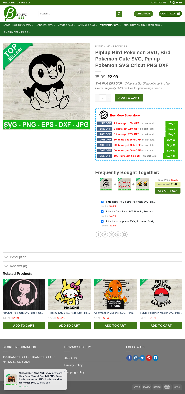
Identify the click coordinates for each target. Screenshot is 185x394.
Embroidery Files (16, 32)
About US (70, 358)
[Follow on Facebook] (170, 2)
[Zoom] (7, 125)
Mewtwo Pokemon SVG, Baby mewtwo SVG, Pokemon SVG (24, 312)
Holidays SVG (21, 25)
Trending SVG (109, 25)
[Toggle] (6, 257)
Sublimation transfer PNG (142, 25)
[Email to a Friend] (112, 234)
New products (116, 46)
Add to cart (128, 97)
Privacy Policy (73, 365)
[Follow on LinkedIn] (155, 358)
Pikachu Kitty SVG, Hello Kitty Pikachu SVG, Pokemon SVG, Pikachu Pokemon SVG (69, 312)
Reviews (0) (18, 266)
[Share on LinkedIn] (125, 234)
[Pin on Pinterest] (118, 234)
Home (6, 25)
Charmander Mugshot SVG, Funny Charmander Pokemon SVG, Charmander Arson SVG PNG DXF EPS (115, 312)
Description (18, 257)
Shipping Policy (74, 372)
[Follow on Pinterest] (149, 358)
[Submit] (119, 14)
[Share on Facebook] (99, 234)
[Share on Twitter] (105, 234)
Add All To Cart (167, 190)
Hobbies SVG (44, 25)
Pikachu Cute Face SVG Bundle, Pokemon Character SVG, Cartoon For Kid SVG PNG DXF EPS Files (131, 211)
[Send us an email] (180, 2)
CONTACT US (158, 2)
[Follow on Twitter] (177, 2)
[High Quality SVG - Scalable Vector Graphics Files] (18, 13)
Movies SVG (65, 25)
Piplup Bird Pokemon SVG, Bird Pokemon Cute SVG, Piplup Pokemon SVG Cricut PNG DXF (131, 201)
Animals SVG (86, 25)
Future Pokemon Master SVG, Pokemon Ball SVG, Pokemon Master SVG (161, 312)
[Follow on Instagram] (174, 2)
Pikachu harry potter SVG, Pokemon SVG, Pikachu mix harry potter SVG (131, 221)
